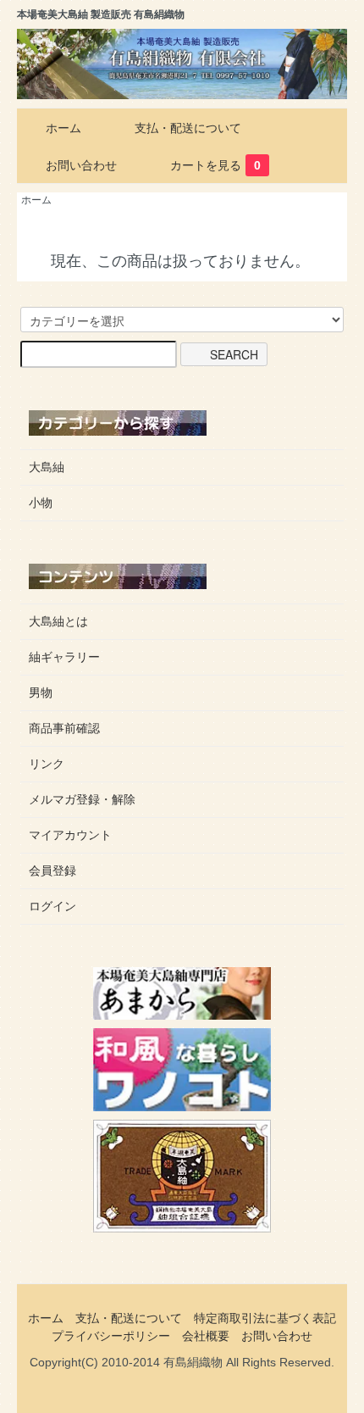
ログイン (52, 906)
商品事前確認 (64, 728)
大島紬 (46, 467)
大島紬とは (58, 621)
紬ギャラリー (64, 657)
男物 (40, 692)
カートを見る (215, 165)
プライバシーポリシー (111, 1336)
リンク (46, 763)
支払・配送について (188, 128)
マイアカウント (70, 835)
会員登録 (52, 870)
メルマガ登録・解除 (82, 799)
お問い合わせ (81, 165)
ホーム (63, 128)
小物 (40, 502)
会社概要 (205, 1336)
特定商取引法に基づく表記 (265, 1318)
